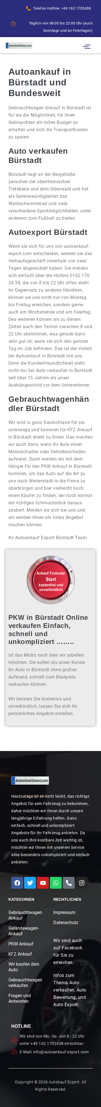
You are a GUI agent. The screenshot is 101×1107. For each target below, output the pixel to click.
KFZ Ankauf (20, 954)
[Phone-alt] (69, 883)
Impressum (64, 912)
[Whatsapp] (56, 883)
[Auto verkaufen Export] (30, 780)
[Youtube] (43, 883)
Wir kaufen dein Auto (23, 966)
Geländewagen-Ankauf (23, 930)
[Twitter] (30, 883)
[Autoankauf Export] (19, 45)
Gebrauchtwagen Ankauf (24, 915)
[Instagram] (82, 883)
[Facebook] (17, 883)
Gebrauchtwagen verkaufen (24, 982)
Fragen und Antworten (19, 998)
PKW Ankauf (20, 944)
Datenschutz (65, 922)
